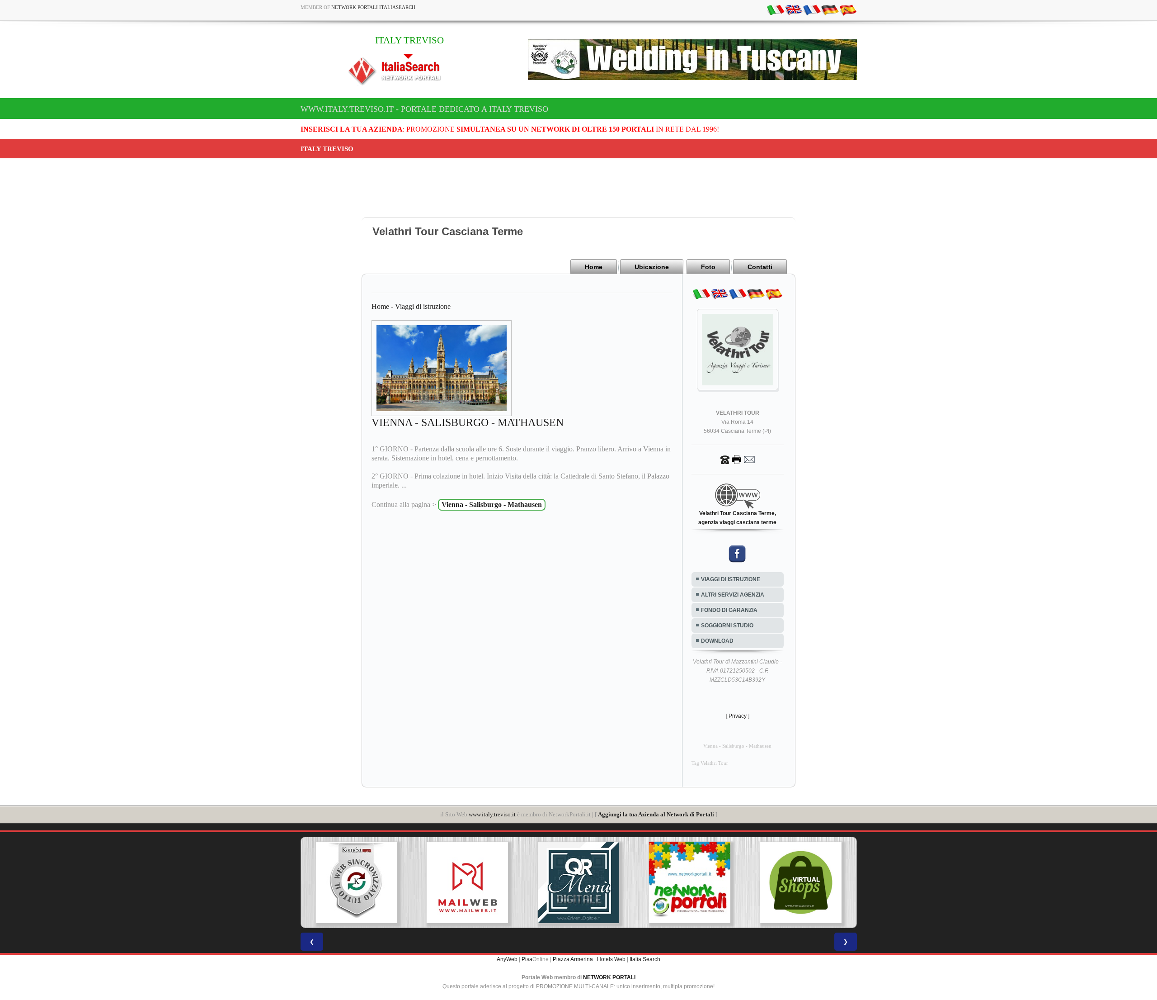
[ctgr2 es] (848, 9)
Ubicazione (652, 266)
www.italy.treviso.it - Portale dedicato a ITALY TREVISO (424, 109)
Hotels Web (611, 959)
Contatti (760, 266)
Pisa (527, 959)
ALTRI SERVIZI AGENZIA (732, 595)
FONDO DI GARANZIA (729, 610)
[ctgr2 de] (830, 9)
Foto (708, 266)
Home (593, 266)
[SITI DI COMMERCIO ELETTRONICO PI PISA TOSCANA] (801, 882)
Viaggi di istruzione (423, 306)
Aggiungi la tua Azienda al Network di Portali (656, 814)
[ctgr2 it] (776, 9)
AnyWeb (507, 959)
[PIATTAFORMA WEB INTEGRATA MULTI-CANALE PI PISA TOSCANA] (356, 882)
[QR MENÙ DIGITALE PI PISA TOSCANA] (578, 882)
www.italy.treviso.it (492, 814)
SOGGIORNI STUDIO (727, 625)
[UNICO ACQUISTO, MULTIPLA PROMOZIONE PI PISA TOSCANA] (689, 882)
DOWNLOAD (717, 641)
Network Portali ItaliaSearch (373, 7)
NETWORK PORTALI (609, 977)
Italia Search (645, 959)
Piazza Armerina (573, 959)
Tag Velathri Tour (709, 763)
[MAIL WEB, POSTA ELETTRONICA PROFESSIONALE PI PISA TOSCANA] (467, 882)
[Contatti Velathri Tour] (737, 459)
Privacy (738, 716)
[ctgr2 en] (794, 9)
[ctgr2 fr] (812, 9)
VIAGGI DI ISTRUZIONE (730, 579)
